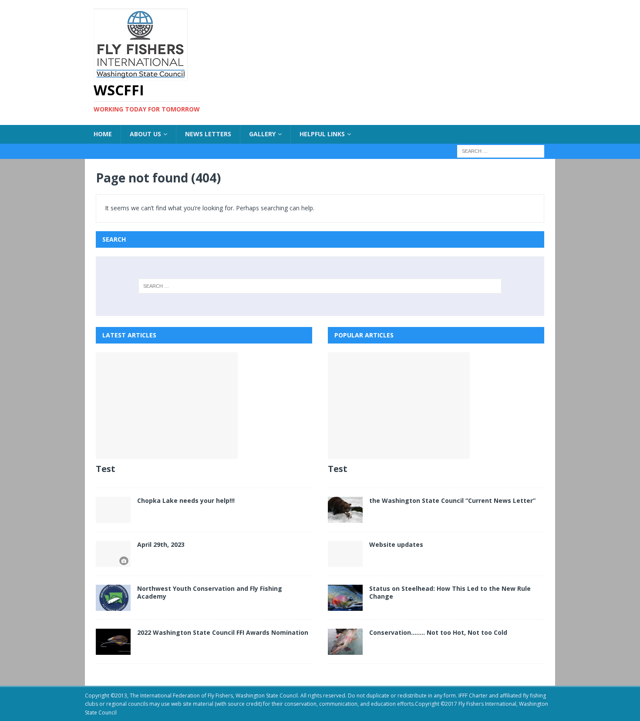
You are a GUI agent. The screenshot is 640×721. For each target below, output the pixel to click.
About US (145, 134)
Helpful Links (322, 134)
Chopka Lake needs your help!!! (186, 500)
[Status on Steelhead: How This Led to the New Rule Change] (345, 598)
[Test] (204, 405)
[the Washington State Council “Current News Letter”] (345, 510)
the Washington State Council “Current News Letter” (452, 500)
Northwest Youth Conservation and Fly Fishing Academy (209, 592)
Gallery (262, 134)
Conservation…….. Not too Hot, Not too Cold (438, 632)
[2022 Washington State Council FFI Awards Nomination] (113, 642)
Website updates (396, 544)
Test (105, 469)
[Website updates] (345, 554)
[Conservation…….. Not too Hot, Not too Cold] (345, 642)
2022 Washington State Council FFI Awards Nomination (222, 632)
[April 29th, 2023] (113, 554)
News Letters (208, 134)
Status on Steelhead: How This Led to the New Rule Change (450, 592)
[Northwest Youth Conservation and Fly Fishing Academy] (113, 598)
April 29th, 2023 (161, 544)
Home (103, 134)
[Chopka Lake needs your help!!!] (113, 510)
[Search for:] (500, 150)
